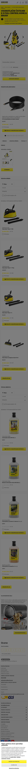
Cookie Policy (13, 757)
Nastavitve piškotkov (14, 768)
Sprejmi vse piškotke (14, 761)
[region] (14, 756)
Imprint (8, 758)
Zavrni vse (14, 765)
